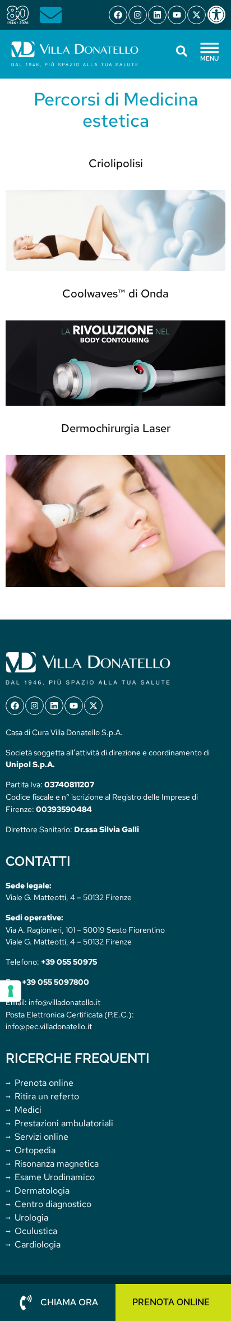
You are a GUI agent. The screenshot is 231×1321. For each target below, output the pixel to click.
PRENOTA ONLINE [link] (171, 1302)
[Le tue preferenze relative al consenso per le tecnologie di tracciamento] (10, 991)
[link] (218, 14)
